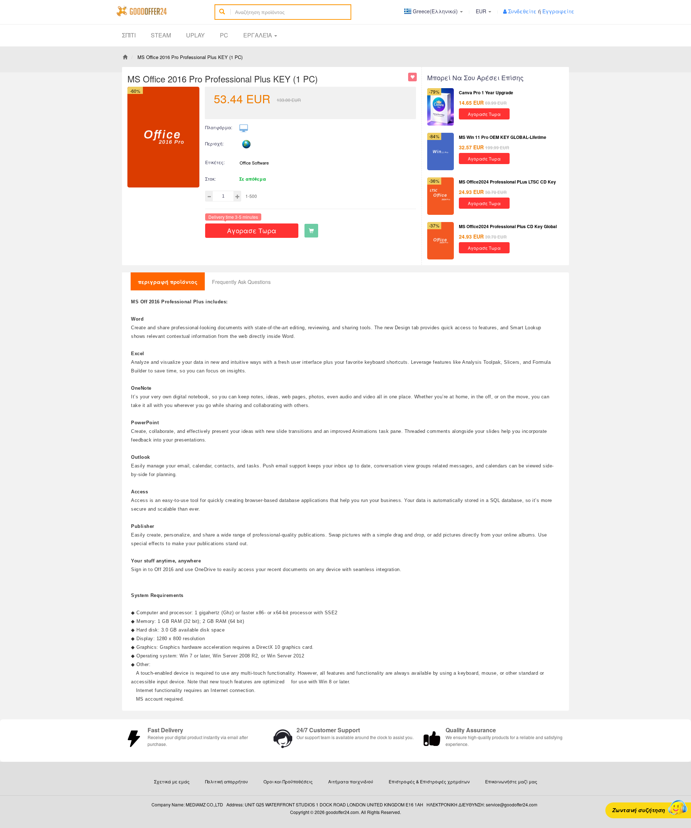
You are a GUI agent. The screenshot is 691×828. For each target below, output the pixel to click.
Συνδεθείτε (522, 11)
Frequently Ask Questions (241, 281)
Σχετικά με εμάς (172, 781)
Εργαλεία (258, 35)
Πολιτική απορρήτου (226, 781)
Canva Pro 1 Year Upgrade (486, 92)
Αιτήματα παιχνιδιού (350, 781)
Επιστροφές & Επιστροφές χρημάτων (429, 781)
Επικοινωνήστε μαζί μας (511, 781)
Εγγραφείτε (558, 11)
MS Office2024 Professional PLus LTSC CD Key (507, 181)
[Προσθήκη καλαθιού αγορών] (311, 230)
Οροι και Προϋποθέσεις (288, 781)
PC (224, 35)
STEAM (161, 35)
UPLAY (195, 35)
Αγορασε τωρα (251, 230)
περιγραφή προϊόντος (168, 281)
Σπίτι (129, 35)
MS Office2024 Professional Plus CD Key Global (508, 226)
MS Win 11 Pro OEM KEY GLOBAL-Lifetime (502, 137)
